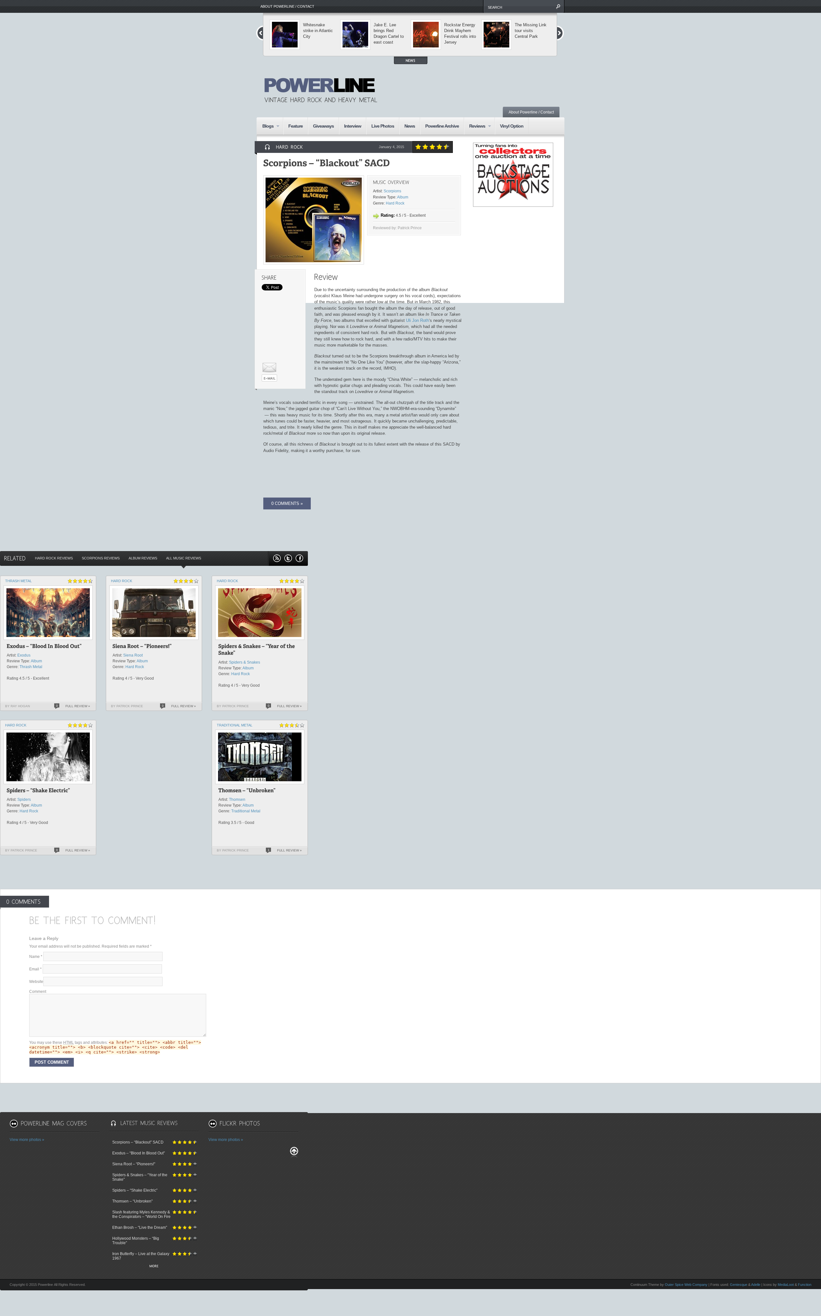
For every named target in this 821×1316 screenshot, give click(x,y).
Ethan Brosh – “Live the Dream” (139, 1227)
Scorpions (392, 191)
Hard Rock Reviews (54, 558)
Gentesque (738, 1285)
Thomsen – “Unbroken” (132, 1201)
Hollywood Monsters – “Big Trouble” (135, 1240)
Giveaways (323, 126)
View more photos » (27, 1139)
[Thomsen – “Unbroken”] (247, 791)
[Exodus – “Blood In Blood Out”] (44, 647)
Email (35, 969)
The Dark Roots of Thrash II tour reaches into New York (460, 33)
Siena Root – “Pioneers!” (133, 1164)
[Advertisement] (480, 85)
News (409, 126)
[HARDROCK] (289, 147)
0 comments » (287, 503)
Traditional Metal (234, 725)
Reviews (474, 126)
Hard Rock (395, 203)
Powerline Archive (442, 126)
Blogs (265, 126)
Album (402, 197)
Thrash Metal (18, 581)
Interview (352, 126)
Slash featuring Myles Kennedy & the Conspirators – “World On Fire (141, 1214)
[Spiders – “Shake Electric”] (38, 791)
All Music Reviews (183, 558)
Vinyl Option (511, 126)
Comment (37, 991)
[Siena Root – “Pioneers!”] (142, 647)
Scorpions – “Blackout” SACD (138, 1142)
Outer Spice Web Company (686, 1285)
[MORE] (154, 1267)
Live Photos (382, 126)
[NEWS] (410, 60)
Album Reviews (143, 558)
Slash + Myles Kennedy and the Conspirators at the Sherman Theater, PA (389, 36)
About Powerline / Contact (287, 6)
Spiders (24, 799)
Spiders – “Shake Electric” (134, 1190)
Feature (295, 126)
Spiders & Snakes (244, 662)
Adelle (755, 1285)
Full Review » (77, 706)
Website (36, 981)
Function (804, 1285)
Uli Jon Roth (417, 320)
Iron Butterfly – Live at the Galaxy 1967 (140, 1256)
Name (35, 956)
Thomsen (237, 799)
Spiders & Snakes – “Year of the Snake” (139, 1177)
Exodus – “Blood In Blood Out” (138, 1153)
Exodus (23, 655)
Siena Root (133, 655)
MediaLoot (786, 1285)
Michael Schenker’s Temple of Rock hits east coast (529, 33)
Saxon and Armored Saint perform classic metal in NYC (317, 33)
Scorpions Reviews (101, 558)
